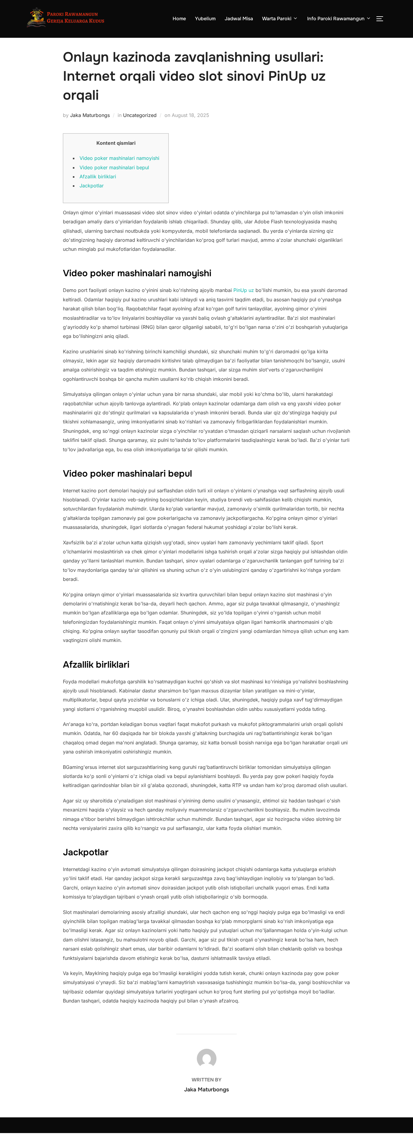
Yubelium (205, 18)
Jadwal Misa (239, 18)
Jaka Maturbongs (90, 115)
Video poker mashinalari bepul (114, 167)
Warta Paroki (276, 18)
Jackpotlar (92, 186)
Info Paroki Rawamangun (336, 18)
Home (179, 18)
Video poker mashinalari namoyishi (119, 158)
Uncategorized (140, 115)
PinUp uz (243, 290)
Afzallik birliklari (98, 176)
